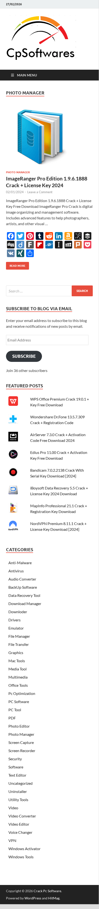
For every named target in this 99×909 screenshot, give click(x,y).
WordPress (32, 898)
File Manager (19, 636)
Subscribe (24, 356)
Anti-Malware (20, 562)
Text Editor (17, 775)
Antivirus (16, 571)
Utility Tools (18, 799)
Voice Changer (20, 832)
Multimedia (18, 677)
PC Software (18, 701)
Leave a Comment (39, 192)
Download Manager (24, 603)
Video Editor (18, 824)
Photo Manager (18, 172)
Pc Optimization (21, 693)
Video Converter (22, 816)
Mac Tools (16, 660)
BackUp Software (22, 587)
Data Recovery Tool (24, 595)
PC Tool (14, 709)
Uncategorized (20, 783)
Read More (15, 264)
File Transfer (18, 644)
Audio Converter (22, 579)
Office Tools (18, 685)
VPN (12, 840)
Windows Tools (21, 856)
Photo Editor (19, 726)
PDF (12, 718)
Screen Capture (21, 742)
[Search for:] (49, 290)
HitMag (53, 898)
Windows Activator (24, 848)
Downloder (17, 611)
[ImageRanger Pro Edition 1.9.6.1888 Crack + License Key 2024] (49, 138)
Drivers (14, 620)
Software (15, 767)
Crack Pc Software (47, 891)
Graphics (15, 652)
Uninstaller (17, 791)
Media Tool (17, 669)
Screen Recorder (21, 750)
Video (13, 807)
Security (15, 758)
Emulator (16, 628)
